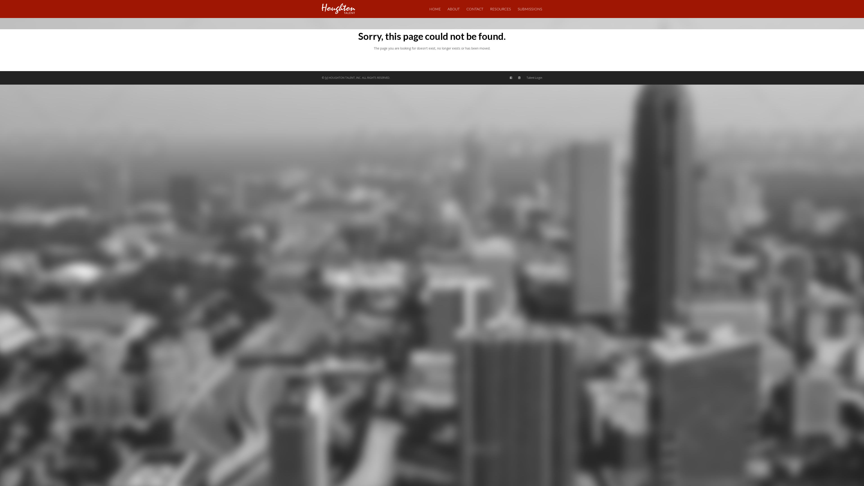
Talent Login (534, 78)
